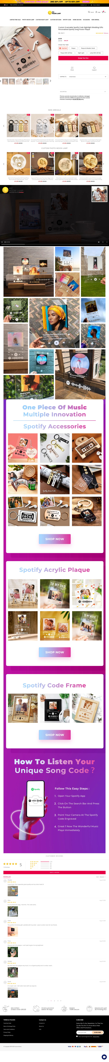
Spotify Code (67, 19)
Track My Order (7, 1021)
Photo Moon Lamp (28, 19)
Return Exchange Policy (9, 1024)
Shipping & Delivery (8, 1033)
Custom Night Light (42, 19)
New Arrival (95, 19)
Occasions (86, 19)
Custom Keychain (55, 19)
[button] (4, 51)
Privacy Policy (6, 1030)
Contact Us (42, 1021)
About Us (41, 1024)
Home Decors (77, 19)
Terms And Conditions (9, 1027)
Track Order (96, 5)
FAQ (40, 1027)
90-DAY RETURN (77, 99)
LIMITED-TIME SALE (15, 19)
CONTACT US (83, 5)
